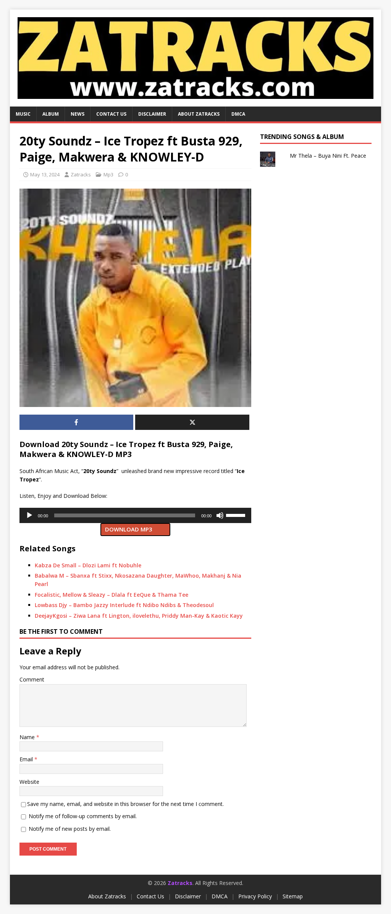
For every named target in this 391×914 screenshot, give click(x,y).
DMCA (238, 114)
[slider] (236, 515)
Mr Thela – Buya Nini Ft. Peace (328, 155)
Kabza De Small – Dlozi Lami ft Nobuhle (88, 565)
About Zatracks (199, 114)
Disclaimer (152, 114)
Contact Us (150, 896)
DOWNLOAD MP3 (128, 529)
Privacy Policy (255, 896)
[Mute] (220, 515)
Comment (31, 679)
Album (50, 114)
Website (29, 781)
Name (27, 737)
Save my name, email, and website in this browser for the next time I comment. (125, 803)
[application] (135, 515)
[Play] (29, 515)
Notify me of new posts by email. (70, 828)
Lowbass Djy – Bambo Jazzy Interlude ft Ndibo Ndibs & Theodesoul (124, 605)
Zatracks (81, 174)
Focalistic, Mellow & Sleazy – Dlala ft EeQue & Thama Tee (111, 594)
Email (26, 759)
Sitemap (293, 896)
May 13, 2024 (45, 174)
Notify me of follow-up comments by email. (83, 816)
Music (23, 114)
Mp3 (108, 174)
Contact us (111, 114)
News (77, 114)
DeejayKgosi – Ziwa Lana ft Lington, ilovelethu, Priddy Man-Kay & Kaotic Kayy (139, 615)
